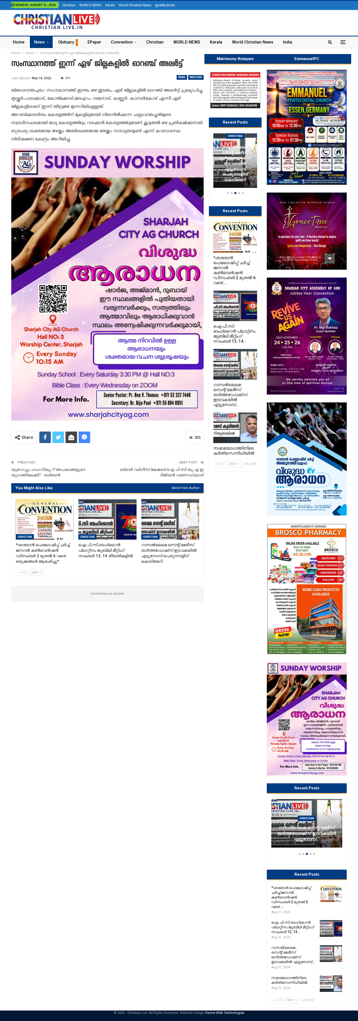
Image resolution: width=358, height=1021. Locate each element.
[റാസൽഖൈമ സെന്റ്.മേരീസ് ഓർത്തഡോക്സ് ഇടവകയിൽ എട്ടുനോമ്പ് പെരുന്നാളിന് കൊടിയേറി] (170, 519)
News (39, 42)
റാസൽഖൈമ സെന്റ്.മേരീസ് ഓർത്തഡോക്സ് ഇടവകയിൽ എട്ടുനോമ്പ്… (306, 833)
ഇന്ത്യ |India (165, 5)
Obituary (66, 42)
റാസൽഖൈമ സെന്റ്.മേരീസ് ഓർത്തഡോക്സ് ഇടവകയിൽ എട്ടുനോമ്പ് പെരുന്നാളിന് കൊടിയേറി (235, 163)
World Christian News (135, 5)
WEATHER (196, 77)
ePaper (94, 42)
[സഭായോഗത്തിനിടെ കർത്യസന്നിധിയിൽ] (331, 983)
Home (18, 42)
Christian (68, 5)
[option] (306, 826)
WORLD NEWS (90, 5)
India (287, 42)
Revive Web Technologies (224, 1013)
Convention (122, 42)
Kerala (110, 5)
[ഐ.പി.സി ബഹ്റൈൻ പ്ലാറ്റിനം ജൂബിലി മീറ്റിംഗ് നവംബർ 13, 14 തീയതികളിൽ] (107, 519)
